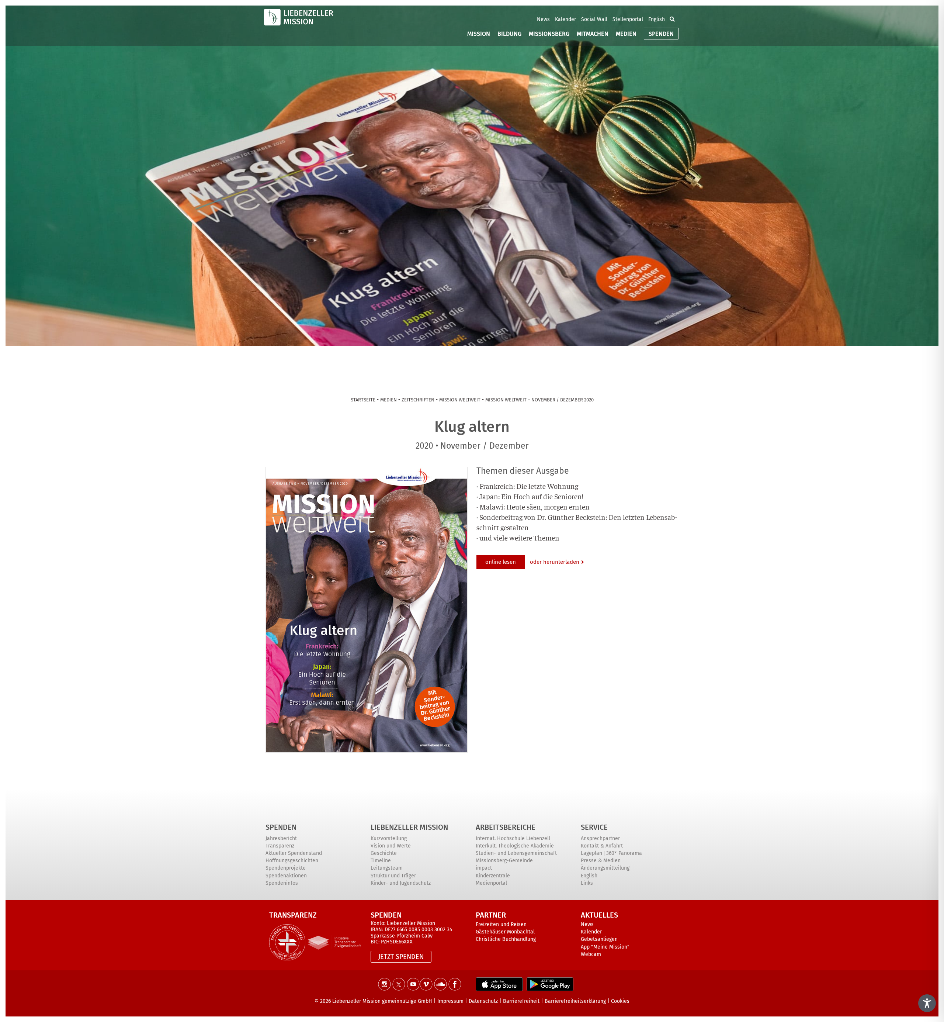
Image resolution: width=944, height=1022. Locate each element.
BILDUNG (509, 33)
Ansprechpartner (600, 838)
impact (484, 868)
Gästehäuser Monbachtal (505, 932)
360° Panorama (624, 853)
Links (587, 883)
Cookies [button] (620, 1001)
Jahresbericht (281, 838)
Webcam (591, 954)
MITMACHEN (592, 33)
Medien (388, 400)
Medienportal (491, 883)
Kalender (565, 19)
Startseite (363, 400)
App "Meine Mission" (605, 947)
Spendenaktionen (286, 876)
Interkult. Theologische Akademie (515, 846)
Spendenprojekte (286, 868)
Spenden (281, 827)
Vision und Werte (391, 846)
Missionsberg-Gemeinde (504, 860)
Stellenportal (627, 19)
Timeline (381, 860)
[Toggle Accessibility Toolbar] (927, 1003)
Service (594, 827)
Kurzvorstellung (389, 838)
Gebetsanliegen (599, 939)
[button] (672, 19)
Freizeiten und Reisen (501, 924)
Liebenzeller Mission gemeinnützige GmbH (382, 1001)
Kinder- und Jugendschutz (401, 883)
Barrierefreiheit (521, 1001)
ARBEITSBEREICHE (505, 827)
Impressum (450, 1001)
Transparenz (280, 846)
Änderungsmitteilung (605, 868)
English (656, 19)
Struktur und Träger (393, 876)
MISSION (478, 33)
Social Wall (594, 19)
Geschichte (384, 853)
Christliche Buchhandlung (506, 939)
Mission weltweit (459, 400)
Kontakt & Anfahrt (602, 846)
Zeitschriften (418, 400)
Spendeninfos (282, 883)
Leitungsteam (387, 868)
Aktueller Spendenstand (294, 853)
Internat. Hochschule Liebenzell (513, 838)
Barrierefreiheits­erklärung (575, 1001)
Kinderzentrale (493, 876)
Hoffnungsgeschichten (292, 860)
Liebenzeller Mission (409, 827)
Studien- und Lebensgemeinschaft (516, 853)
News (543, 19)
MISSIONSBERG (549, 33)
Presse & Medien (601, 860)
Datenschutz (483, 1001)
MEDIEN (626, 33)
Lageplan (591, 853)
